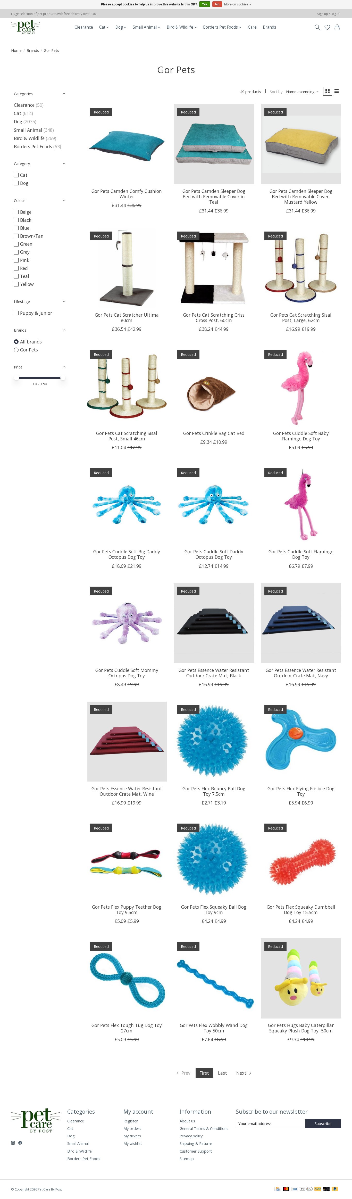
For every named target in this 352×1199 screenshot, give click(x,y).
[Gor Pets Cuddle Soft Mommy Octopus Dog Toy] (127, 623)
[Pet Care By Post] (25, 27)
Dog (18, 121)
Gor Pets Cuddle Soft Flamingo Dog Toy (301, 554)
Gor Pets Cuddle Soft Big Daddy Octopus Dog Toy (126, 554)
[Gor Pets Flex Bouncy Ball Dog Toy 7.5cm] (214, 742)
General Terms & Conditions (204, 1128)
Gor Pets (29, 350)
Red (24, 268)
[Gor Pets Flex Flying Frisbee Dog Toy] (301, 742)
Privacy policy (191, 1135)
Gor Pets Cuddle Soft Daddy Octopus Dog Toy (214, 554)
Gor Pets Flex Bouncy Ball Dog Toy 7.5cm (213, 791)
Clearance (83, 27)
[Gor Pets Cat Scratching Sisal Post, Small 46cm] (127, 386)
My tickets (132, 1135)
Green (26, 244)
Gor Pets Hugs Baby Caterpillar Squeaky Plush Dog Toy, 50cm (301, 1028)
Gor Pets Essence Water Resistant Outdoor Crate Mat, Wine (126, 791)
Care (252, 27)
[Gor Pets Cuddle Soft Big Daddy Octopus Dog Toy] (127, 505)
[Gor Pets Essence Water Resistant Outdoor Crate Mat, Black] (214, 623)
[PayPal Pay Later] (335, 1189)
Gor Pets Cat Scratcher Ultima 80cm (127, 317)
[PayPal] (317, 1189)
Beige (25, 212)
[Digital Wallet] (306, 1189)
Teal (24, 276)
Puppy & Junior (36, 313)
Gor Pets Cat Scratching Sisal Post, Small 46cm (126, 436)
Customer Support (196, 1151)
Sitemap (187, 1158)
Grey (25, 252)
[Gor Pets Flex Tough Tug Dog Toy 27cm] (127, 978)
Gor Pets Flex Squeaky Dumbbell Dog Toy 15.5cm (301, 909)
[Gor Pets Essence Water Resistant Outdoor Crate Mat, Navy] (301, 623)
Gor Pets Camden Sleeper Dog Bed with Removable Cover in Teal (213, 196)
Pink (24, 260)
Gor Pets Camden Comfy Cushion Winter (126, 194)
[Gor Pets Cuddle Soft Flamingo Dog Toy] (301, 505)
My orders (132, 1128)
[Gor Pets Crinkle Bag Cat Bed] (214, 386)
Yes (204, 4)
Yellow (27, 284)
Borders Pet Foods (33, 146)
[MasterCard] (286, 1189)
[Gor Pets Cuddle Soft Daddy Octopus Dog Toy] (214, 505)
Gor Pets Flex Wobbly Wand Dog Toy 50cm (214, 1028)
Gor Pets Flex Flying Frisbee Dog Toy (300, 791)
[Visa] (294, 1189)
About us (187, 1120)
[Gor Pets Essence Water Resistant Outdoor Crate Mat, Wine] (127, 742)
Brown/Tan (32, 236)
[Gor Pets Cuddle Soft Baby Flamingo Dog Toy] (301, 386)
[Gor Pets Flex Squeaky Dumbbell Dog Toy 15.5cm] (301, 860)
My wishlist (132, 1143)
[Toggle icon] (317, 27)
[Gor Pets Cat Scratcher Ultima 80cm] (127, 268)
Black (25, 220)
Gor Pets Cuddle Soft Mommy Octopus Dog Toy (126, 673)
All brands (31, 342)
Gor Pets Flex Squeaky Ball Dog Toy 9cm (213, 909)
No (217, 4)
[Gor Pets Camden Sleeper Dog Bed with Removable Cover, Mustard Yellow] (301, 144)
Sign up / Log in (328, 14)
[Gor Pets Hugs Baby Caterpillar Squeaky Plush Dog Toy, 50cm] (301, 978)
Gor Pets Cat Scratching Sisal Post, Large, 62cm (300, 317)
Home (16, 50)
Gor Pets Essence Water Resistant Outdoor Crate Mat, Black (214, 673)
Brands (269, 27)
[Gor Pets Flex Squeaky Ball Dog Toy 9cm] (214, 860)
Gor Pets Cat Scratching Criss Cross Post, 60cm (214, 317)
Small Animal (28, 130)
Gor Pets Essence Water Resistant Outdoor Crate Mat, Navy (301, 673)
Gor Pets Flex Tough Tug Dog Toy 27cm (126, 1028)
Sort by (276, 91)
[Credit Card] (277, 1189)
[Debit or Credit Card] (326, 1189)
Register (130, 1120)
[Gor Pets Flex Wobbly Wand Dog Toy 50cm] (214, 978)
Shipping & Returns (196, 1143)
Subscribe (323, 1123)
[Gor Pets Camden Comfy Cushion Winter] (127, 144)
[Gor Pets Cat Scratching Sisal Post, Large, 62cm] (301, 268)
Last (222, 1073)
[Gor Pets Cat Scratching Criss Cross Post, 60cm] (214, 268)
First (204, 1073)
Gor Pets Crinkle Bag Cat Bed (214, 433)
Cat (17, 113)
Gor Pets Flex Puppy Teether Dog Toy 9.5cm (126, 909)
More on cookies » (237, 4)
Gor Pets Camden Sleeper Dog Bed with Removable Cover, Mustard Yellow (301, 196)
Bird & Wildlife (29, 138)
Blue (24, 228)
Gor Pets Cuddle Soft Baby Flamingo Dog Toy (301, 436)
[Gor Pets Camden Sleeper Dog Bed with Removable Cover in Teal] (214, 144)
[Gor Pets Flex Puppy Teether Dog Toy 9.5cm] (127, 860)
